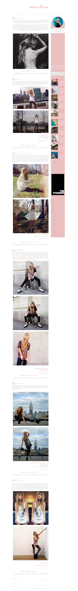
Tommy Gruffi (45, 140)
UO (47, 236)
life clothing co (19, 383)
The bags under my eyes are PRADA (61, 136)
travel (44, 14)
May (52, 225)
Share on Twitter (42, 73)
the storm (61, 119)
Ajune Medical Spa (61, 94)
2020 (52, 204)
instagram (22, 14)
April (52, 227)
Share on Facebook (18, 73)
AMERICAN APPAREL (44, 369)
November (53, 216)
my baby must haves (61, 79)
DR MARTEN (45, 370)
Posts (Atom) (46, 580)
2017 (51, 208)
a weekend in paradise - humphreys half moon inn (61, 128)
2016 (52, 210)
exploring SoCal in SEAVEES (61, 152)
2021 (52, 202)
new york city (19, 18)
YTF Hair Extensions (61, 87)
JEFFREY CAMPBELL (40, 236)
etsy (20, 259)
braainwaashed (19, 250)
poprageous (18, 83)
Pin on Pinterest (30, 73)
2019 (52, 205)
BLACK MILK (45, 464)
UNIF (40, 157)
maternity (37, 14)
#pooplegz (18, 79)
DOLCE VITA (45, 465)
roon (47, 468)
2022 (52, 201)
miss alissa (39, 6)
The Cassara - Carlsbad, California (61, 144)
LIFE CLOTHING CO (35, 463)
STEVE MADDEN (45, 136)
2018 (52, 207)
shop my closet (59, 14)
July (52, 222)
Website (51, 14)
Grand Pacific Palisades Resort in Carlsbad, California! (61, 111)
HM (47, 138)
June (52, 224)
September (53, 219)
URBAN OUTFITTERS (44, 137)
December (53, 214)
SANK (44, 563)
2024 (52, 199)
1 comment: (34, 242)
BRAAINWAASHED (44, 368)
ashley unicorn (45, 238)
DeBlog (43, 588)
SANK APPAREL (18, 480)
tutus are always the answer (23, 153)
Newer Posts (15, 578)
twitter (30, 14)
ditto (61, 102)
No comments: (34, 145)
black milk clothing (44, 565)
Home (16, 14)
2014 (52, 213)
